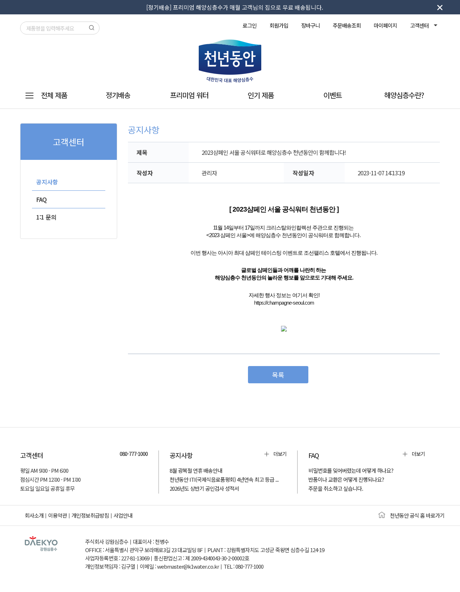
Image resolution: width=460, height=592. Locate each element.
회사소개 (34, 515)
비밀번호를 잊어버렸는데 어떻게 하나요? (350, 470)
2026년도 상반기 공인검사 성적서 (204, 488)
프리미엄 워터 (189, 95)
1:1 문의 (46, 217)
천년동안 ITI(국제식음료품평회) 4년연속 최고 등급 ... (224, 479)
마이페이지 (385, 25)
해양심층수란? (404, 95)
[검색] (91, 27)
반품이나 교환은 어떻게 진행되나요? (346, 479)
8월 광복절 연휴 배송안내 (196, 470)
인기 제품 (261, 95)
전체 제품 (54, 95)
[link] (284, 302)
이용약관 (57, 515)
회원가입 (279, 25)
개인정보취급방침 (90, 515)
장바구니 (310, 25)
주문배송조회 (347, 25)
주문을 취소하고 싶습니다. (335, 488)
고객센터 (420, 25)
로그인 (250, 25)
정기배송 (118, 95)
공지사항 (47, 181)
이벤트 (332, 95)
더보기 (279, 453)
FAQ (41, 199)
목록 (278, 374)
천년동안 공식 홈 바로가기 (417, 515)
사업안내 (123, 515)
